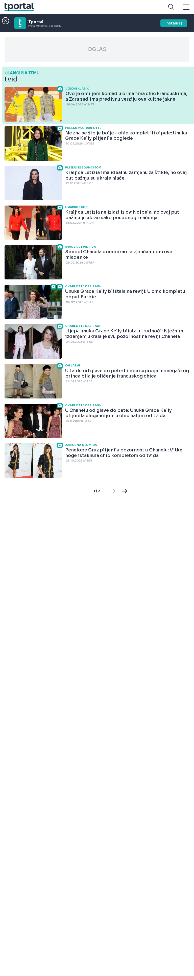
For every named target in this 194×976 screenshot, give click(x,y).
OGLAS (97, 49)
